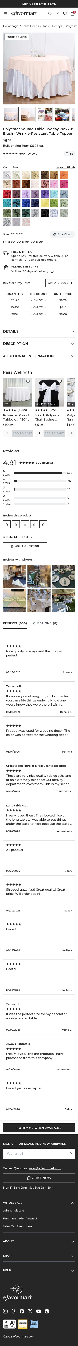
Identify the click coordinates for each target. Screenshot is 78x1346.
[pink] (54, 184)
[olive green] (16, 213)
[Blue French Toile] (54, 213)
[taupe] (45, 175)
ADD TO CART (22, 433)
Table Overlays (52, 26)
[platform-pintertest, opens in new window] (47, 1311)
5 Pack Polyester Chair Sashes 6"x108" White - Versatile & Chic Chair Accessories (48, 418)
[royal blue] (26, 203)
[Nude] (7, 184)
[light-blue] (54, 194)
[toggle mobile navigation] (5, 13)
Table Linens (30, 26)
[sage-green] (64, 203)
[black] (45, 213)
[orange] (64, 175)
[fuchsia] (64, 184)
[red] (7, 194)
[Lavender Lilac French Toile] (16, 222)
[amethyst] (35, 194)
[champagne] (35, 175)
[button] (11, 114)
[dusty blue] (64, 194)
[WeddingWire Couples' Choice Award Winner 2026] (22, 1324)
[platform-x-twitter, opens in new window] (30, 1311)
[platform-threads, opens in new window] (13, 1311)
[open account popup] (57, 13)
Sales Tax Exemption (17, 1226)
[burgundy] (16, 194)
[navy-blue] (35, 203)
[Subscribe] (70, 1154)
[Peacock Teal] (16, 203)
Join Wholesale (13, 1210)
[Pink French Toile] (26, 222)
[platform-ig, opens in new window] (5, 1311)
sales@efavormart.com (45, 1168)
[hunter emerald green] (26, 213)
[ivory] (16, 175)
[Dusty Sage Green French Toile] (64, 213)
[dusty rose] (45, 184)
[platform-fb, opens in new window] (22, 1311)
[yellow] (45, 203)
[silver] (35, 213)
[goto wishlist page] (65, 13)
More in (65, 167)
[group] (39, 4)
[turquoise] (7, 203)
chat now (41, 1178)
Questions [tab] (45, 623)
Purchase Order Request (20, 1218)
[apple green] (54, 203)
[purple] (45, 194)
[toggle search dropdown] (50, 13)
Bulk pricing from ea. (23, 146)
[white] (7, 175)
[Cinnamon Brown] (26, 184)
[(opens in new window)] (9, 1324)
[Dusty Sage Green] (7, 213)
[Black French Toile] (7, 222)
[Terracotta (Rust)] (16, 184)
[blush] (35, 184)
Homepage (10, 26)
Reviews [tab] (15, 623)
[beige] (26, 175)
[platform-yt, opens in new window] (38, 1311)
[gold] (54, 175)
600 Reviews (28, 153)
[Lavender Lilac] (26, 194)
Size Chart (65, 234)
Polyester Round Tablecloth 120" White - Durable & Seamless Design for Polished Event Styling (17, 418)
